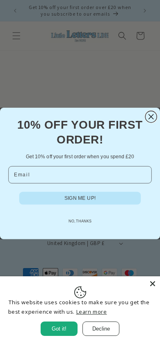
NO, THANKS (80, 221)
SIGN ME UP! (80, 198)
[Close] (153, 284)
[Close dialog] (151, 117)
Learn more (91, 311)
